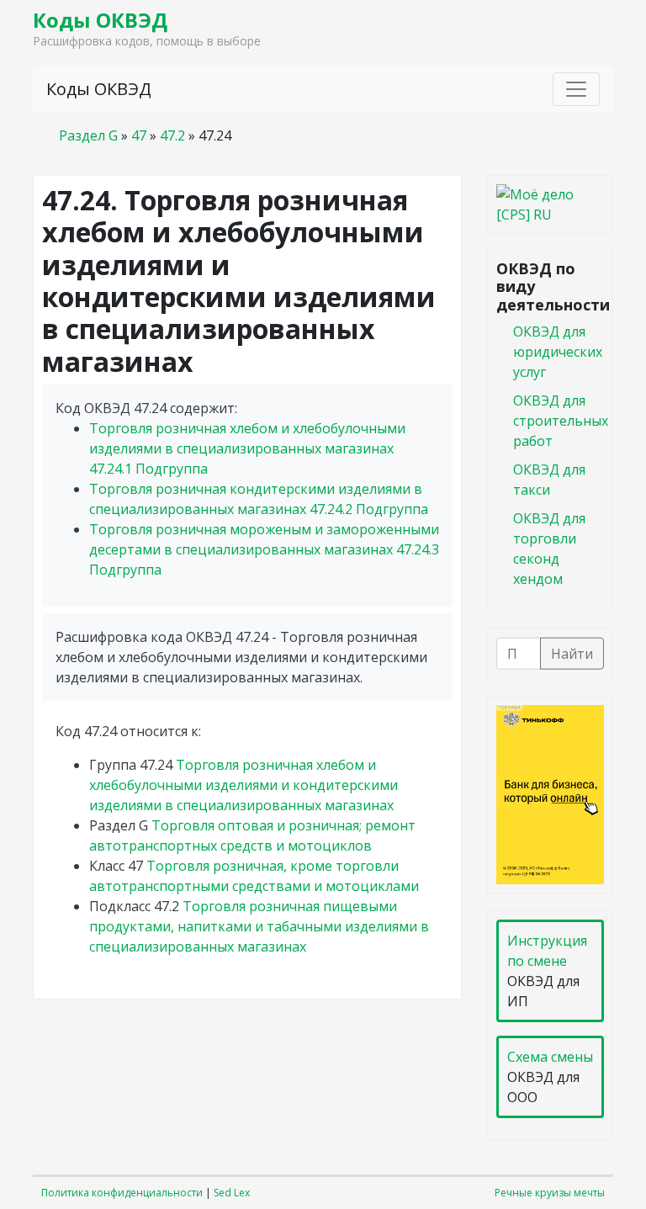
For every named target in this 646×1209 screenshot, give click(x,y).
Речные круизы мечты (550, 1192)
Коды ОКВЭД (100, 20)
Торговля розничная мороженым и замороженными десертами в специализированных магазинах (264, 549)
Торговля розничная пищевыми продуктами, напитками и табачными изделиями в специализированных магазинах (259, 926)
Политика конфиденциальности (122, 1192)
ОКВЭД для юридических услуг (557, 350)
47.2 (172, 135)
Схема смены (550, 1056)
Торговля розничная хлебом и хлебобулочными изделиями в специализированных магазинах (247, 448)
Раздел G (88, 135)
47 (138, 135)
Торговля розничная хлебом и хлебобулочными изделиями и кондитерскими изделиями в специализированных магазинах (243, 785)
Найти (572, 653)
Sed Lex (232, 1192)
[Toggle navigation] (576, 89)
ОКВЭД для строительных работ (560, 419)
